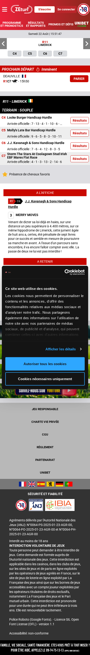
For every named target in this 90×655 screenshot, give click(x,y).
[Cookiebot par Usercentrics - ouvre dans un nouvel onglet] (65, 272)
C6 (4, 143)
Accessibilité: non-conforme (28, 633)
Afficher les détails (60, 349)
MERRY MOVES (24, 215)
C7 (4, 156)
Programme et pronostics (11, 24)
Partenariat (45, 460)
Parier (79, 79)
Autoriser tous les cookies (45, 364)
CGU (45, 434)
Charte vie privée (45, 422)
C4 (4, 118)
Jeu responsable (45, 409)
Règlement (45, 447)
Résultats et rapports (35, 24)
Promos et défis (60, 24)
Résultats (80, 120)
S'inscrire (44, 9)
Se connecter (66, 9)
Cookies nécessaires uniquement (45, 379)
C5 (4, 130)
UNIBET (45, 472)
